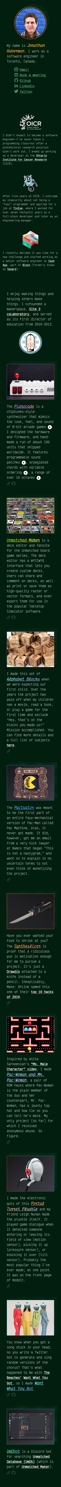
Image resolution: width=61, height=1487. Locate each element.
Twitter (26, 92)
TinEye (18, 208)
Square (11, 269)
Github (25, 81)
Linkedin (27, 86)
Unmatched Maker (36, 1467)
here (10, 745)
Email (24, 70)
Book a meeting (33, 75)
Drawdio (13, 971)
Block (26, 265)
